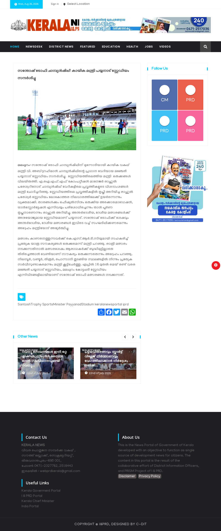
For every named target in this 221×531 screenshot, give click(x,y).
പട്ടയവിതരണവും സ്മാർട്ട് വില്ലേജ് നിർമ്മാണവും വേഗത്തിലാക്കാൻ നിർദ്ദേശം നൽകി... (106, 359)
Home (14, 47)
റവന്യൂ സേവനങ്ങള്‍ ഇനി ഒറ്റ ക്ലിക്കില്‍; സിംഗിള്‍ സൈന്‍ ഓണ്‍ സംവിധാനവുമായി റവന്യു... (44, 359)
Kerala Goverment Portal (41, 491)
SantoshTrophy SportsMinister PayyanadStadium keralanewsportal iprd (73, 305)
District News (61, 47)
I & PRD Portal (32, 496)
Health (132, 47)
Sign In (55, 4)
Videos (165, 47)
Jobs (149, 47)
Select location (78, 4)
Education (111, 47)
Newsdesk (34, 47)
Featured (87, 47)
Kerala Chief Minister (38, 501)
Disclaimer (127, 476)
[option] (45, 363)
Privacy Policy (149, 476)
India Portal (30, 507)
